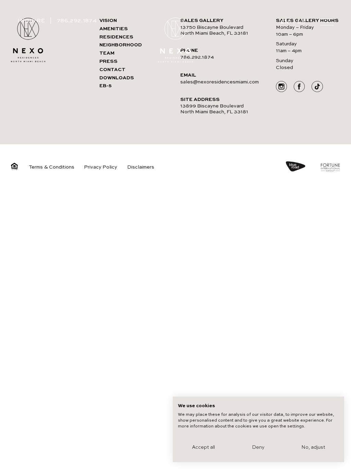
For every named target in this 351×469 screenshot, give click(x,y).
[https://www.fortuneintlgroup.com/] (330, 168)
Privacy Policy (100, 167)
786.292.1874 (77, 21)
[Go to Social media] (281, 87)
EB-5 (105, 85)
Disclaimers (140, 167)
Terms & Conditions (51, 167)
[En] (284, 22)
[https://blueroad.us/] (302, 167)
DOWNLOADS (116, 78)
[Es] (301, 22)
